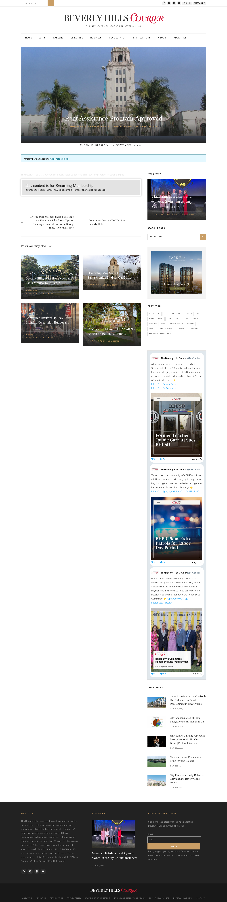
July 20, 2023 (177, 709)
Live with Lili (182, 328)
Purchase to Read (34, 190)
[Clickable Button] (51, 3)
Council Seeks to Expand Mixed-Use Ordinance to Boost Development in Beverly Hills (188, 700)
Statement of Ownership (97, 898)
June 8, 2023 (177, 766)
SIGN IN (187, 3)
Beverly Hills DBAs (182, 898)
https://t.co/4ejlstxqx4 (162, 602)
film (197, 314)
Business (75, 126)
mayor (195, 319)
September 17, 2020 (129, 145)
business (190, 323)
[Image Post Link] (156, 702)
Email (150, 834)
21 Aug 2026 (33, 334)
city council (177, 314)
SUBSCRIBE (199, 3)
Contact (200, 898)
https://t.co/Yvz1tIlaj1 (177, 598)
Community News (122, 126)
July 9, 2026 (159, 214)
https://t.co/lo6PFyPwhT (186, 491)
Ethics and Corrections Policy (129, 898)
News (137, 126)
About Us (27, 898)
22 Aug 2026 (95, 285)
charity (152, 328)
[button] (162, 38)
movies (179, 319)
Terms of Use (56, 898)
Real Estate (150, 126)
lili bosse (153, 323)
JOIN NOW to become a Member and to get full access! (76, 190)
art (187, 319)
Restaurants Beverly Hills (160, 333)
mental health (176, 323)
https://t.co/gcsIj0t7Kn (162, 491)
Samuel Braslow (96, 145)
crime (169, 319)
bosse (160, 319)
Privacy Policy (74, 898)
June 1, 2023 (177, 787)
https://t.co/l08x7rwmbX (163, 388)
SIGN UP (174, 846)
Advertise (41, 898)
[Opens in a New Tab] (164, 3)
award (163, 323)
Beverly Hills (154, 314)
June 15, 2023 (177, 748)
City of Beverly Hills (95, 126)
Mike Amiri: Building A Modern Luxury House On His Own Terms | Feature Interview (187, 739)
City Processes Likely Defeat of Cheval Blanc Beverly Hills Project (187, 779)
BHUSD (189, 314)
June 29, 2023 (177, 726)
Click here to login (59, 159)
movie (151, 319)
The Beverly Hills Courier (180, 358)
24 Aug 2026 (33, 290)
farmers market (166, 328)
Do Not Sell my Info (159, 898)
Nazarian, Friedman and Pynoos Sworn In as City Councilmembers (172, 201)
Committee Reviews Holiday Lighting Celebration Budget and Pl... (47, 322)
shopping (195, 328)
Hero (166, 314)
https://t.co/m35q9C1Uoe (164, 384)
